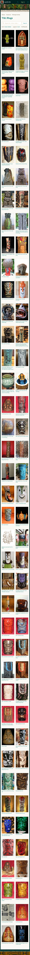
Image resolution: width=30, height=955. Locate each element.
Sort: (3, 27)
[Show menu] (28, 2)
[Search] (12, 23)
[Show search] (17, 2)
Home (3, 14)
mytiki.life (7, 2)
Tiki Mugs (7, 18)
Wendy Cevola (16, 14)
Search (25, 23)
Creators (8, 14)
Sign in (23, 2)
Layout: (15, 27)
